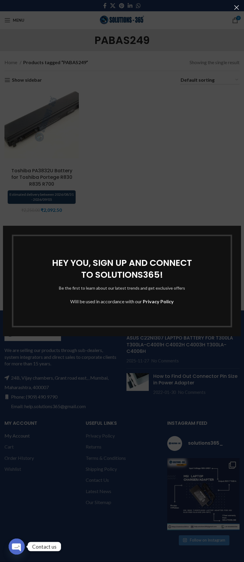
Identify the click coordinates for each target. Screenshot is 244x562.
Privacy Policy (158, 301)
